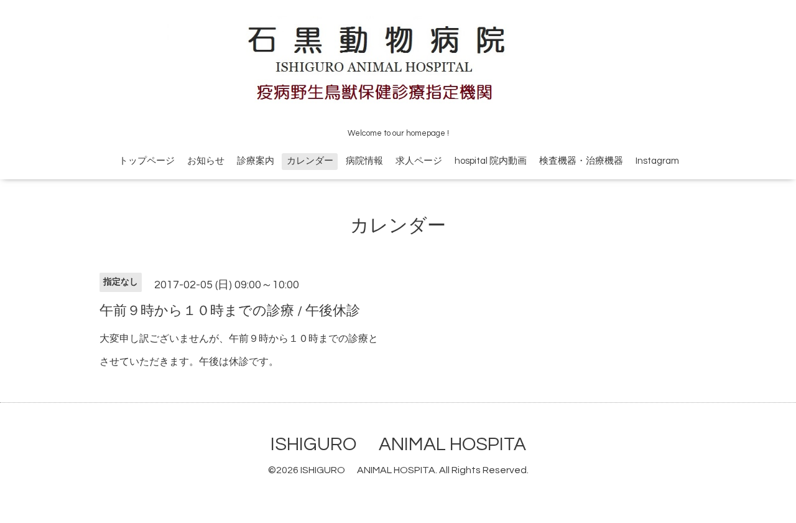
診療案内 (255, 161)
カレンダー (310, 161)
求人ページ (419, 161)
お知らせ (205, 161)
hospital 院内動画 (491, 161)
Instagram (657, 161)
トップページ (147, 161)
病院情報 (364, 161)
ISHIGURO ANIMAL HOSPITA (398, 444)
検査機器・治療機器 (581, 161)
